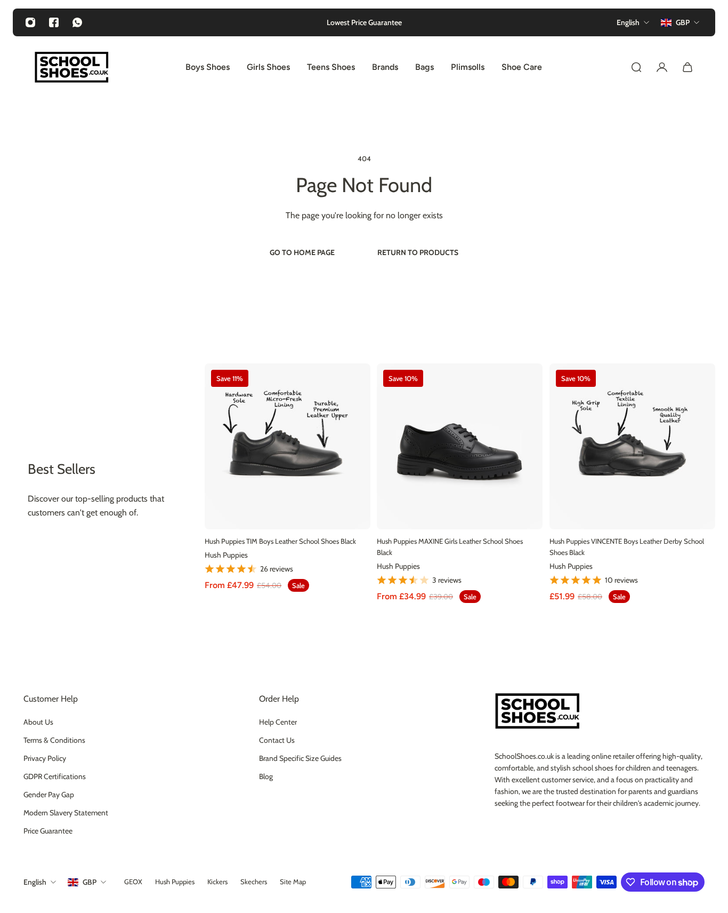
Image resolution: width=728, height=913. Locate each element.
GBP (89, 882)
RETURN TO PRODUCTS (417, 252)
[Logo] (71, 67)
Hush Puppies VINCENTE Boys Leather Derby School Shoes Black (626, 547)
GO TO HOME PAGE (302, 252)
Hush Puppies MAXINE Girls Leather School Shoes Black (450, 547)
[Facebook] (54, 22)
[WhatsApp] (77, 22)
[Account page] (662, 67)
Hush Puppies (226, 555)
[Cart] (687, 67)
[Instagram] (30, 22)
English (34, 882)
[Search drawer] (636, 67)
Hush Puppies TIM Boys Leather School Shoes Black (280, 541)
